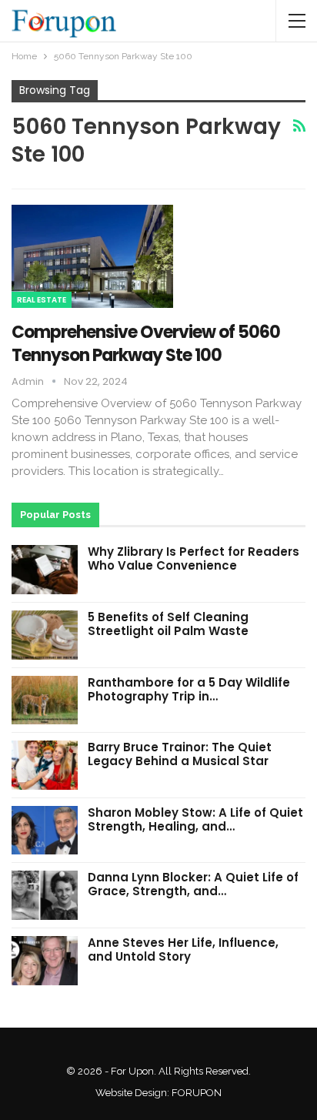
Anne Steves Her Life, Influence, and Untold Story (183, 949)
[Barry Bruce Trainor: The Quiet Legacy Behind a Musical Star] (45, 765)
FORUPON (197, 1092)
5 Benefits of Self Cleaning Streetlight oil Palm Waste (168, 624)
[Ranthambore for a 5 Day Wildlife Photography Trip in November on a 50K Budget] (45, 700)
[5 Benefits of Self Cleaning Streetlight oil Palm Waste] (45, 635)
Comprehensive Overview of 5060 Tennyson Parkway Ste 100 (146, 343)
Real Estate (41, 300)
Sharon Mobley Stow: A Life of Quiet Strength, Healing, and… (195, 819)
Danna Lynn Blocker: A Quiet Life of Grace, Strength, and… (193, 884)
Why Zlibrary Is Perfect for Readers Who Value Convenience (193, 558)
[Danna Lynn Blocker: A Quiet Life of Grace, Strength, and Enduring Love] (45, 895)
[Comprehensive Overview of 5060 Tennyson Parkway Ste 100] (92, 256)
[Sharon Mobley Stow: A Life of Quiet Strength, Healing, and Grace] (45, 830)
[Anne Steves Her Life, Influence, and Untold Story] (45, 960)
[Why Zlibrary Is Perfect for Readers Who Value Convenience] (45, 569)
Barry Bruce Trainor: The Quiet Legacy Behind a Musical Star (180, 754)
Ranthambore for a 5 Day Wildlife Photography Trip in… (189, 689)
